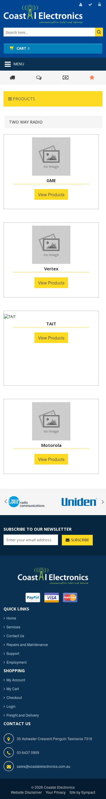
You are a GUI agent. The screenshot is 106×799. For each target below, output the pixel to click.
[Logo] (53, 575)
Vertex (51, 269)
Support (12, 653)
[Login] (98, 4)
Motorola (51, 445)
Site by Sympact (82, 792)
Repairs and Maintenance (27, 644)
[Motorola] (51, 421)
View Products (51, 194)
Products (24, 98)
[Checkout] (89, 4)
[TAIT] (51, 316)
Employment (16, 662)
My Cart (12, 688)
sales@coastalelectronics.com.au (43, 766)
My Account (15, 679)
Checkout (14, 697)
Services (13, 626)
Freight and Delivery (22, 715)
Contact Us (15, 635)
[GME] (51, 156)
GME (51, 180)
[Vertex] (51, 245)
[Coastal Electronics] (53, 19)
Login (11, 706)
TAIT (51, 324)
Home (11, 617)
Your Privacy (56, 792)
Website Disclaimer (26, 792)
